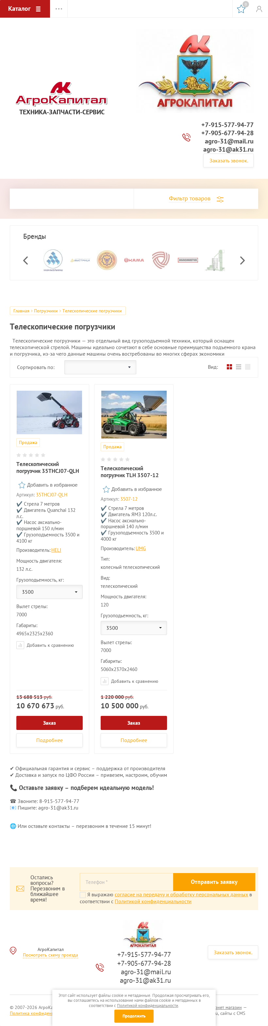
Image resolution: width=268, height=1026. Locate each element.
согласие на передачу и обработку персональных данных (181, 894)
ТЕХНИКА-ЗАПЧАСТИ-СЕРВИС (62, 112)
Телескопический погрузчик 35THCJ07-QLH (47, 467)
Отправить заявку (214, 882)
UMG (141, 548)
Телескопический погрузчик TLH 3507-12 (130, 472)
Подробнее (49, 740)
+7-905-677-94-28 (227, 133)
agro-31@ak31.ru (228, 149)
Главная (21, 310)
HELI (56, 550)
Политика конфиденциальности (42, 1013)
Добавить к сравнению (49, 645)
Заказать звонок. (228, 160)
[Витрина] (229, 366)
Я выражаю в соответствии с (166, 898)
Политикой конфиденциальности (153, 901)
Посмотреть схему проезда (50, 955)
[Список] (238, 366)
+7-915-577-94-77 (227, 125)
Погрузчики (46, 310)
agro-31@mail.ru (229, 141)
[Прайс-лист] (247, 366)
